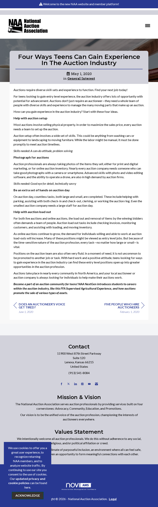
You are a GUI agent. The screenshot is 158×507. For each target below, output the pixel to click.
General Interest (81, 78)
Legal (113, 499)
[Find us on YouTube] (89, 384)
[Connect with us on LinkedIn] (75, 384)
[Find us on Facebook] (61, 384)
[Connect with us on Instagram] (82, 384)
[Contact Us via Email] (96, 384)
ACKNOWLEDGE (27, 495)
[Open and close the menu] (103, 26)
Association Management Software (79, 489)
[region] (116, 308)
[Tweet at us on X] (68, 384)
